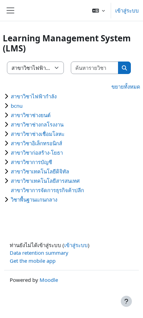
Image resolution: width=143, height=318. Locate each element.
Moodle (49, 279)
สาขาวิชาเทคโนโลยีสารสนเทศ (45, 180)
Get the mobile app (33, 260)
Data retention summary (39, 252)
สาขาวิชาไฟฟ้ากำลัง (34, 96)
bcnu (17, 105)
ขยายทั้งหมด (125, 86)
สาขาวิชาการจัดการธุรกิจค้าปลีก (47, 190)
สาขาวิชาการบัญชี (31, 161)
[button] (98, 10)
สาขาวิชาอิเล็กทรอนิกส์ (36, 143)
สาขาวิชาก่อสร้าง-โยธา (37, 152)
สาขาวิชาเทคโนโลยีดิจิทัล (40, 171)
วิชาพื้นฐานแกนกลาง (34, 199)
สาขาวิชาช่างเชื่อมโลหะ (38, 133)
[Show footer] (126, 301)
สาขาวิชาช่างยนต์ (31, 115)
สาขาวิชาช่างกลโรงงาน (37, 124)
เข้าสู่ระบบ (127, 10)
